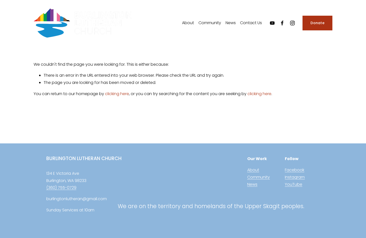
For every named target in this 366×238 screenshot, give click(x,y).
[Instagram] (292, 23)
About (188, 23)
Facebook (294, 170)
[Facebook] (282, 23)
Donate (317, 22)
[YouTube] (272, 23)
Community (209, 23)
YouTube (293, 184)
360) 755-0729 (62, 187)
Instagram (295, 177)
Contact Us (251, 23)
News (231, 23)
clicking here (117, 94)
